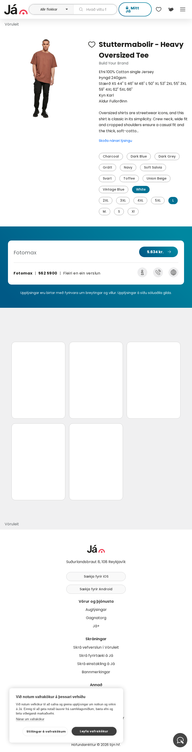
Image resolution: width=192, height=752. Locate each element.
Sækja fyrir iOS (96, 576)
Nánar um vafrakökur (30, 719)
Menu (183, 9)
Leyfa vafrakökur (94, 731)
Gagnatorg (96, 617)
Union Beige (156, 178)
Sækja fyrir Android (96, 589)
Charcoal (111, 156)
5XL (158, 200)
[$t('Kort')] (171, 9)
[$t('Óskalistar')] (159, 9)
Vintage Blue (113, 189)
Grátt (107, 167)
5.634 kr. (155, 252)
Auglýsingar (96, 609)
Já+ (96, 626)
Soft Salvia (153, 167)
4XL (140, 200)
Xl (133, 211)
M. (104, 211)
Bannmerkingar (96, 672)
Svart (107, 178)
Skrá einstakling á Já (96, 663)
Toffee (129, 178)
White (141, 189)
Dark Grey (167, 156)
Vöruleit (12, 24)
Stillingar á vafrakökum (46, 731)
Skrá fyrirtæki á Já (96, 655)
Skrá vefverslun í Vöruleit (96, 647)
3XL (123, 200)
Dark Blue (139, 156)
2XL (105, 200)
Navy (128, 167)
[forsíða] (16, 9)
